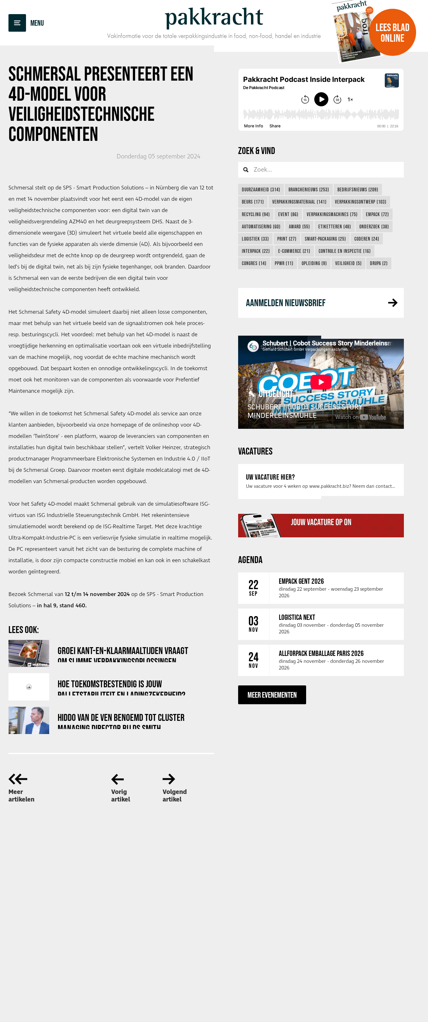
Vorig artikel (120, 796)
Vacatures (255, 450)
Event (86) (288, 214)
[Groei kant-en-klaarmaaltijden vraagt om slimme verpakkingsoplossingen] (28, 653)
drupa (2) (379, 263)
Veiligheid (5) (348, 263)
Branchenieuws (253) (309, 189)
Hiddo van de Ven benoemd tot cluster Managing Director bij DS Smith (121, 720)
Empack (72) (377, 214)
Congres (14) (254, 263)
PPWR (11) (284, 263)
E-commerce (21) (294, 251)
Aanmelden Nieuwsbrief (286, 302)
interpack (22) (256, 251)
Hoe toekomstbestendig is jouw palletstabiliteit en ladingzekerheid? (121, 686)
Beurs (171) (253, 202)
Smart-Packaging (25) (325, 239)
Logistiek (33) (255, 239)
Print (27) (286, 239)
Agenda (250, 559)
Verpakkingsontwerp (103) (360, 202)
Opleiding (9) (314, 263)
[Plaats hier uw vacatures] (321, 525)
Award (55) (299, 226)
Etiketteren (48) (334, 226)
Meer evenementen (272, 694)
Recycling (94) (256, 214)
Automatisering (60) (261, 226)
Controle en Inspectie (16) (345, 251)
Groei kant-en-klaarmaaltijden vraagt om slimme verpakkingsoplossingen (123, 653)
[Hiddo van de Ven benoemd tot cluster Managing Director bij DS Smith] (28, 720)
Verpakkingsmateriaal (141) (299, 202)
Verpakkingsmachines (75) (332, 214)
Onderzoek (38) (374, 226)
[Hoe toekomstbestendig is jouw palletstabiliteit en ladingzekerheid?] (28, 686)
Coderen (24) (366, 239)
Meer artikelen (21, 796)
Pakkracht (214, 16)
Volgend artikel (175, 796)
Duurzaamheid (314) (261, 189)
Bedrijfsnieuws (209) (357, 189)
